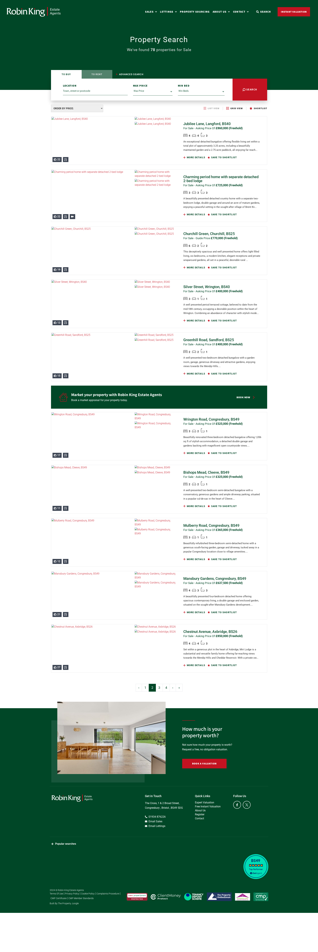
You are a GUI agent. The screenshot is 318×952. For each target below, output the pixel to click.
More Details (195, 157)
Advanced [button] (130, 74)
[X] (247, 805)
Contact (239, 11)
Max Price (140, 85)
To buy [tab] (66, 74)
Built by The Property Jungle (64, 903)
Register (199, 814)
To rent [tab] (97, 74)
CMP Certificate (59, 898)
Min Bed (183, 85)
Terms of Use (56, 893)
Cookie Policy (88, 893)
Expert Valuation (204, 802)
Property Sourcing (195, 11)
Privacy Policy (72, 893)
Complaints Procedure (107, 893)
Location (70, 85)
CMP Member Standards (81, 898)
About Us (220, 11)
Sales (149, 11)
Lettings (166, 11)
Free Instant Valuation (208, 806)
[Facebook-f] (237, 805)
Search (251, 89)
